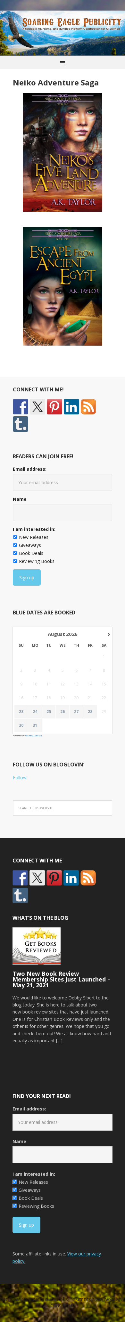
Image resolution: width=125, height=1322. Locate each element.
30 (21, 725)
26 (62, 711)
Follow (20, 777)
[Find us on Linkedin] (71, 406)
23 (21, 711)
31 (35, 725)
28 (90, 711)
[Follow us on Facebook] (20, 406)
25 (48, 711)
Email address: (29, 469)
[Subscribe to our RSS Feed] (88, 406)
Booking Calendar (33, 735)
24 (35, 711)
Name (20, 499)
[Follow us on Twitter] (37, 406)
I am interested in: (34, 529)
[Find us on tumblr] (20, 424)
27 (76, 711)
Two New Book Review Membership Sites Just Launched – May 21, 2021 (62, 979)
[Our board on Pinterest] (54, 406)
